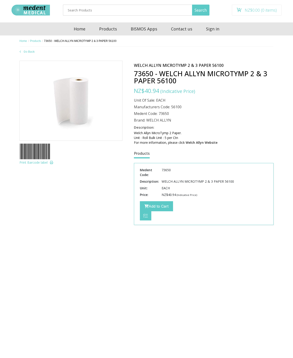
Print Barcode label (33, 162)
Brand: (139, 120)
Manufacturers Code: (152, 106)
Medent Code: (145, 113)
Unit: (144, 188)
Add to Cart (158, 206)
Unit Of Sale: (144, 100)
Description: (149, 181)
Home (23, 41)
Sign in (212, 29)
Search (201, 10)
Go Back (29, 51)
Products (35, 41)
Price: (144, 195)
